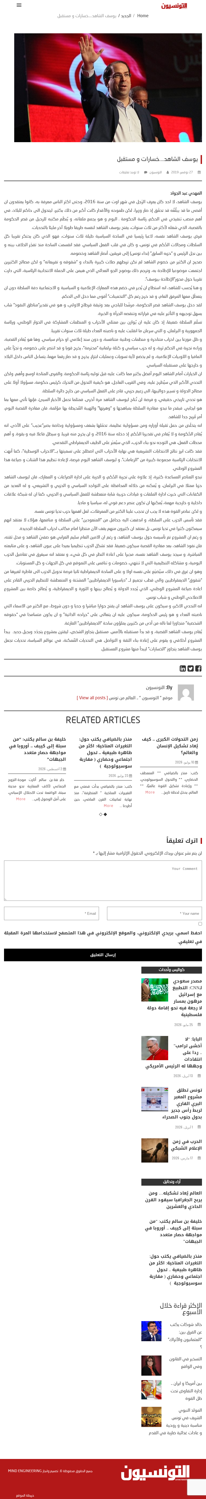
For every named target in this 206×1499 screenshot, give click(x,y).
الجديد (126, 16)
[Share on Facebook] (198, 668)
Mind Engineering (25, 1471)
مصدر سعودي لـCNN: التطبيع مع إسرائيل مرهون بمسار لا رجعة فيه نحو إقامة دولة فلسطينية (174, 998)
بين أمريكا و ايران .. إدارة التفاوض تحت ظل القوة (186, 1391)
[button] (18, 5)
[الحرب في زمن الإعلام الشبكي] (154, 1151)
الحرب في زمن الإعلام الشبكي (186, 1144)
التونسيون (155, 172)
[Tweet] (190, 668)
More (21, 799)
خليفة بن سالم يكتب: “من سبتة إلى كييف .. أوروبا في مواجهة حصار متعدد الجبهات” (37, 749)
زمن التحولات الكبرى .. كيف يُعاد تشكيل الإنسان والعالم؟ (170, 746)
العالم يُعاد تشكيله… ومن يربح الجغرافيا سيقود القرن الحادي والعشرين (173, 1200)
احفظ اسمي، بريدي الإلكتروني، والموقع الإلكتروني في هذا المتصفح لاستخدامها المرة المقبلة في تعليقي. (103, 937)
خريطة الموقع (25, 1495)
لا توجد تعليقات (129, 172)
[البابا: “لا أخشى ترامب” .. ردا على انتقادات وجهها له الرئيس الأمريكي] (154, 1049)
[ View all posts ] (92, 698)
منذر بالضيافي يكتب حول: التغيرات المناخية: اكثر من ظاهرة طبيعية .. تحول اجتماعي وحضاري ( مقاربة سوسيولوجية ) (105, 752)
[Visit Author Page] (186, 699)
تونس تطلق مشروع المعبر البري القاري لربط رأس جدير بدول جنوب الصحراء (182, 1103)
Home (143, 16)
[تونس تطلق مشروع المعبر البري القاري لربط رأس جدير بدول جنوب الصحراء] (154, 1100)
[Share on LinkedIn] (183, 668)
